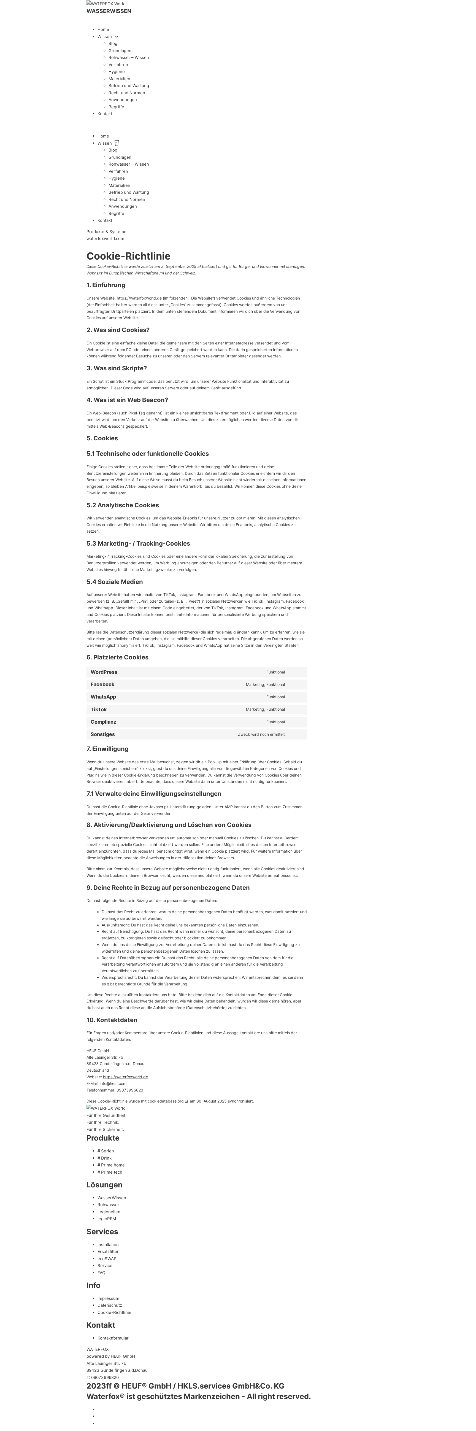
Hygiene (117, 71)
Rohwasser (108, 1204)
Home (103, 29)
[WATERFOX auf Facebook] (99, 1416)
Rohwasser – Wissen (129, 57)
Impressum (108, 1298)
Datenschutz (110, 1305)
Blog (113, 43)
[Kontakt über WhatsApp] (88, 245)
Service (105, 1265)
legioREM (107, 1218)
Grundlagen (120, 50)
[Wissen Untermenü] (117, 36)
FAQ (101, 1272)
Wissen (105, 36)
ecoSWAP (107, 1258)
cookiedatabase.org (166, 1101)
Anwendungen (123, 99)
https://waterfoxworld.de (139, 298)
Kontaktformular (113, 1338)
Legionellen (109, 1211)
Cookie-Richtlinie (114, 1312)
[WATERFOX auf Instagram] (99, 1423)
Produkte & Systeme (106, 231)
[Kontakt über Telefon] (88, 18)
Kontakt (105, 113)
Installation (108, 1244)
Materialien (119, 78)
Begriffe (116, 106)
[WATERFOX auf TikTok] (99, 1409)
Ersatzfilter (108, 1251)
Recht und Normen (127, 92)
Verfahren (118, 64)
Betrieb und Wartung (129, 85)
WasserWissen (112, 1197)
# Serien (106, 1151)
